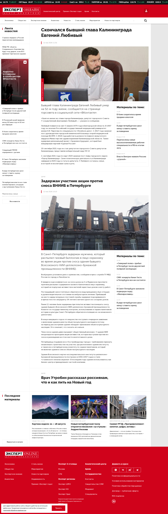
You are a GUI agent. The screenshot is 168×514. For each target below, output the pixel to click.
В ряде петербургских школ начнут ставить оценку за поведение (12, 173)
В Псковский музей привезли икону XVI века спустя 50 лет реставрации (13, 122)
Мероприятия (94, 20)
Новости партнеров (112, 20)
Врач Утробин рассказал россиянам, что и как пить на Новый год (74, 379)
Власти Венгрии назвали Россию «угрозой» (131, 158)
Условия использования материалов (128, 481)
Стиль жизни (80, 20)
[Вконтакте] (123, 470)
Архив (86, 11)
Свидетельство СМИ (94, 484)
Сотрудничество (93, 474)
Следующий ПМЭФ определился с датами (11, 151)
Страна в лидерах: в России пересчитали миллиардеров (13, 39)
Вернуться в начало (15, 442)
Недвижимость (38, 479)
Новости (67, 20)
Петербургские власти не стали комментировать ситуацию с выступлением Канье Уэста (14, 184)
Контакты (95, 11)
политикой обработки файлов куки (14, 510)
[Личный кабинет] (146, 11)
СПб (60, 474)
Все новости (15, 201)
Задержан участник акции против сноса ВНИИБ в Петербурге (72, 183)
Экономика (9, 20)
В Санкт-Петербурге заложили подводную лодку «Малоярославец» (14, 161)
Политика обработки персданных (127, 486)
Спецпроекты (91, 494)
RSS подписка (118, 496)
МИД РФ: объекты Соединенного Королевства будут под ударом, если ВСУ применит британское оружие (14, 50)
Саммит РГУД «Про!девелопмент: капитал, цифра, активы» (127, 425)
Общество (22, 20)
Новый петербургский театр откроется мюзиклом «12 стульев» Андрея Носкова (88, 427)
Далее (43, 176)
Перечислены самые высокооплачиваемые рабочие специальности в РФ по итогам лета (14, 197)
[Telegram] (137, 470)
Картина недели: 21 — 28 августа (49, 424)
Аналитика (55, 20)
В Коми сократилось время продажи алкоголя (12, 133)
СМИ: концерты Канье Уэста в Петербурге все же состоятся (14, 142)
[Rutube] (130, 470)
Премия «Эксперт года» (72, 11)
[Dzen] (115, 470)
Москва (61, 469)
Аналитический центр (51, 11)
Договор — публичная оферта (125, 491)
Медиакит (89, 489)
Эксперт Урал (64, 494)
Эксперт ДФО (64, 484)
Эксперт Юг (63, 489)
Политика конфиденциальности (126, 476)
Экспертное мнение (38, 20)
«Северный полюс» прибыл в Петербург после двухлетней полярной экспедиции (14, 111)
